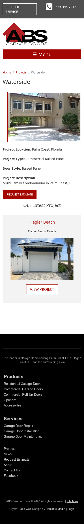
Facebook (11, 475)
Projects (21, 72)
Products (14, 376)
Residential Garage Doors (23, 383)
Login (71, 509)
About (8, 464)
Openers (10, 399)
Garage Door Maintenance (23, 436)
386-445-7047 (66, 6)
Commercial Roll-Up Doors (23, 394)
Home (7, 72)
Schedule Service (13, 9)
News (8, 454)
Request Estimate (19, 194)
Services (13, 418)
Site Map (72, 501)
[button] (44, 116)
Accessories (12, 405)
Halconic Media (55, 509)
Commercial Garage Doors (23, 389)
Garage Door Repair (19, 425)
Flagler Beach (42, 222)
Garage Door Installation (22, 431)
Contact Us (12, 470)
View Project (42, 289)
